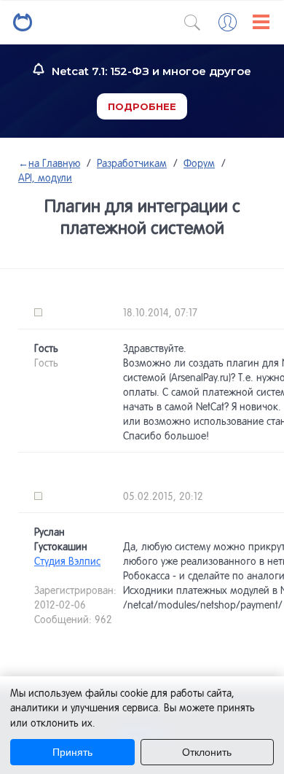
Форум (199, 163)
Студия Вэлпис (67, 561)
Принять (72, 752)
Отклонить (207, 752)
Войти (227, 22)
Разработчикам (132, 163)
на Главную (49, 163)
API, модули (45, 178)
